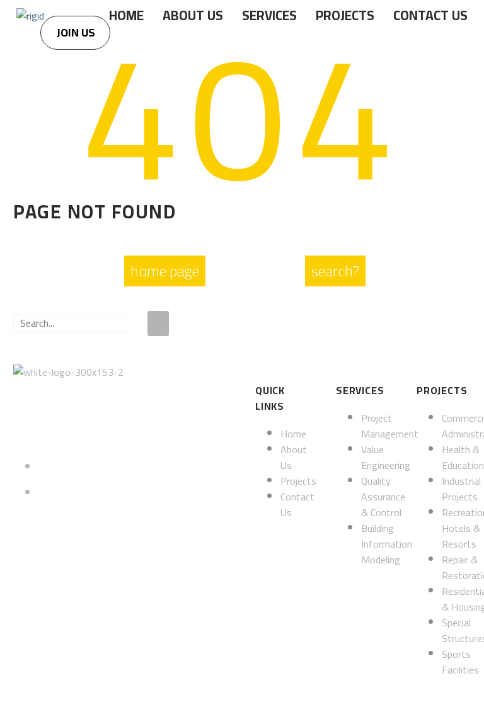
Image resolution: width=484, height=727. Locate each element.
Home (126, 15)
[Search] (158, 323)
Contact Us (430, 15)
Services (269, 15)
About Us (193, 15)
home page (164, 271)
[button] (75, 33)
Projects (345, 15)
